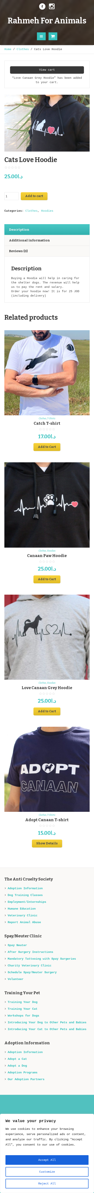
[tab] (47, 229)
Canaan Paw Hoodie (47, 555)
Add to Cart (47, 447)
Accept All (47, 1160)
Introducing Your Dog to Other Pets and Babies (47, 1022)
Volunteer (15, 979)
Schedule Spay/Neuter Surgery (32, 972)
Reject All (47, 1183)
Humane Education (22, 908)
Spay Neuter (17, 945)
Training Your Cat (22, 1009)
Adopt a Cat (17, 1059)
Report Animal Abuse (24, 922)
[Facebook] (42, 6)
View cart (47, 70)
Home (7, 49)
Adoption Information (25, 888)
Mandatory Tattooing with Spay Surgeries (42, 959)
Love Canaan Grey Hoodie (47, 687)
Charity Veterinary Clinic (29, 965)
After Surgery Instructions (30, 952)
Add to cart (34, 196)
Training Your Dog (22, 1002)
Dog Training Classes (25, 895)
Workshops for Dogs (23, 1015)
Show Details (47, 843)
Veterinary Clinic (22, 915)
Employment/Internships (27, 902)
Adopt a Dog (17, 1065)
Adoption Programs (22, 1072)
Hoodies (47, 211)
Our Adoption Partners (26, 1079)
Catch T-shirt (47, 423)
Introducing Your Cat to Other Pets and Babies (47, 1029)
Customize (47, 1172)
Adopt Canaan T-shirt (47, 819)
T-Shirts (51, 418)
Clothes (23, 49)
